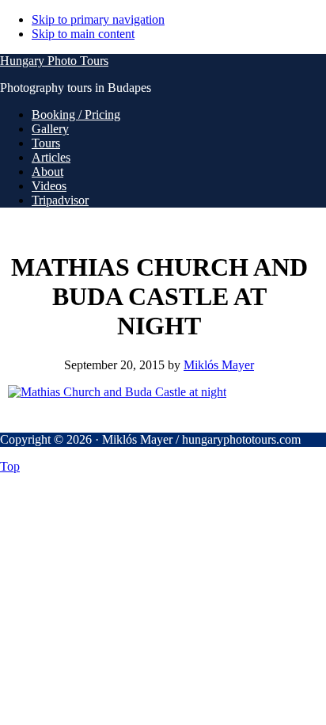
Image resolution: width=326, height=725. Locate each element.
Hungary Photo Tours (54, 60)
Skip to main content (83, 33)
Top (10, 466)
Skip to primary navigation (98, 19)
